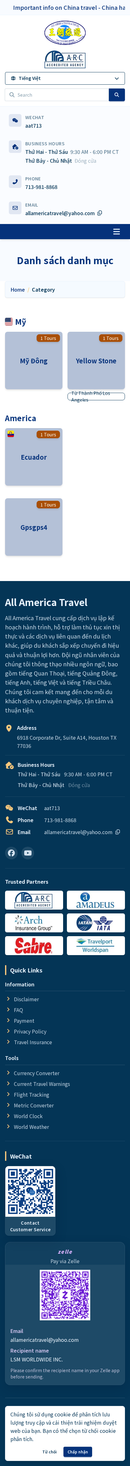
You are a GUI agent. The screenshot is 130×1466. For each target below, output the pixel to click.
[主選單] (116, 231)
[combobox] (57, 94)
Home (17, 289)
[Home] (65, 32)
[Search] (117, 94)
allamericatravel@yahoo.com (44, 1339)
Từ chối (49, 1451)
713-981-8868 (41, 187)
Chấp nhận (78, 1451)
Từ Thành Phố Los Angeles (90, 396)
